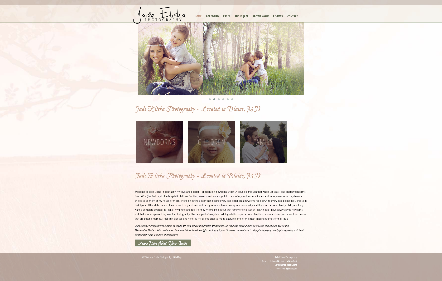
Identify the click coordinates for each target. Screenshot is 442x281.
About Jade (241, 16)
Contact (292, 16)
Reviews (278, 16)
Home (198, 16)
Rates (226, 16)
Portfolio (212, 16)
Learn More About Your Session (162, 244)
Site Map (177, 257)
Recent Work (261, 16)
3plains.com (291, 268)
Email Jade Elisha (289, 264)
